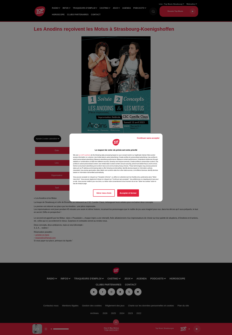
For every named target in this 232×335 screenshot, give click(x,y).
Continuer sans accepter (148, 138)
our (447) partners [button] (84, 155)
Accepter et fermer (128, 193)
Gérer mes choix (103, 193)
